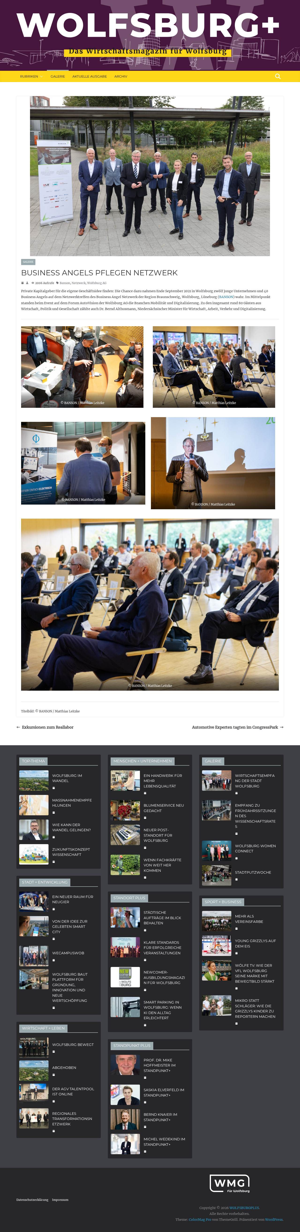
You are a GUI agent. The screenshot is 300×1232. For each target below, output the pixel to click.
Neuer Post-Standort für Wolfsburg (158, 835)
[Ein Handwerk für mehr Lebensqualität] (125, 784)
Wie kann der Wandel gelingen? (71, 827)
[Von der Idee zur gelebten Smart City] (34, 929)
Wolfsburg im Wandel (67, 778)
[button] (40, 76)
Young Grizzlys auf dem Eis (255, 943)
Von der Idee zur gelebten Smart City (69, 926)
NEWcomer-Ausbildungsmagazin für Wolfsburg (164, 977)
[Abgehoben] (34, 1070)
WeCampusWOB (68, 953)
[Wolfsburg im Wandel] (34, 781)
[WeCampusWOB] (34, 956)
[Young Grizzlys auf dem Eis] (216, 946)
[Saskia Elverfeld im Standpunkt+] (125, 1095)
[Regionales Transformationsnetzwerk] (34, 1121)
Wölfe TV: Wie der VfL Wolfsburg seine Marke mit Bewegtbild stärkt (254, 973)
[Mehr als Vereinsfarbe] (216, 922)
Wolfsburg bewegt (73, 1044)
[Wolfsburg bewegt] (34, 1047)
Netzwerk (79, 283)
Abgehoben (64, 1067)
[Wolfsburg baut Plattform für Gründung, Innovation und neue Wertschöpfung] (34, 990)
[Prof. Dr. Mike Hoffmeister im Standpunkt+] (125, 1068)
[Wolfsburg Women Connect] (216, 851)
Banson (65, 283)
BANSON (226, 297)
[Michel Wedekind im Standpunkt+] (125, 1145)
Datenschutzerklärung (32, 1200)
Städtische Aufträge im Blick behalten (162, 917)
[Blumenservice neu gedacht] (125, 811)
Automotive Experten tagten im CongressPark (235, 727)
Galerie (58, 76)
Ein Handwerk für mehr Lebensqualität (163, 780)
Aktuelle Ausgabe (89, 76)
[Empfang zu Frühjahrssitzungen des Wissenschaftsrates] (216, 819)
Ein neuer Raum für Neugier (72, 899)
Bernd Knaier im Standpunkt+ (160, 1117)
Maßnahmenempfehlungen (72, 803)
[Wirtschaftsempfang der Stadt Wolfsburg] (216, 784)
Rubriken (29, 76)
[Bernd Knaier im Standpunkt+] (125, 1120)
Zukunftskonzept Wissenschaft (71, 852)
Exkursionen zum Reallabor (47, 727)
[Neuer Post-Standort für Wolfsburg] (125, 838)
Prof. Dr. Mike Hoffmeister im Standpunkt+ (160, 1065)
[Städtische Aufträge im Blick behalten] (125, 920)
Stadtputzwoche (253, 872)
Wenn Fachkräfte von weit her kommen (162, 865)
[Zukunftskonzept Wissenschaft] (34, 855)
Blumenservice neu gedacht (164, 808)
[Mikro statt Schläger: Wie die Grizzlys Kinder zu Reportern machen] (216, 1011)
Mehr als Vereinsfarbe (249, 919)
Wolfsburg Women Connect (255, 849)
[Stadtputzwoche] (216, 875)
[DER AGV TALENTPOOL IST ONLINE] (34, 1094)
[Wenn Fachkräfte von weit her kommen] (125, 868)
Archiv (120, 76)
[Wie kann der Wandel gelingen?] (34, 830)
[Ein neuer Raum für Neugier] (34, 902)
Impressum (60, 1200)
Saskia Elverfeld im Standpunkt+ (164, 1092)
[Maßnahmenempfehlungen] (34, 806)
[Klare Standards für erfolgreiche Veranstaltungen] (125, 950)
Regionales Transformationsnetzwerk (72, 1118)
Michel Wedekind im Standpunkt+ (164, 1142)
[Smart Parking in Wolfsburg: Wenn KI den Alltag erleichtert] (125, 1013)
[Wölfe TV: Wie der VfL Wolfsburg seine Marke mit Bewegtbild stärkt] (216, 976)
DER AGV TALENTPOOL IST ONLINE (73, 1092)
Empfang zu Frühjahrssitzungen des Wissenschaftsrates (255, 816)
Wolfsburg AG (96, 283)
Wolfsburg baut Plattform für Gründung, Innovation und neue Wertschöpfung (70, 987)
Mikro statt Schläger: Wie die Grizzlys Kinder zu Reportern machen (255, 1008)
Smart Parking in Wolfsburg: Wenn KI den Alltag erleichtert (163, 1010)
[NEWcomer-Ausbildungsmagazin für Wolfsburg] (125, 980)
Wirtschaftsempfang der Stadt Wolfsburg (255, 780)
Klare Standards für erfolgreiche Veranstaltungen (162, 947)
